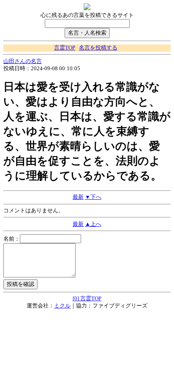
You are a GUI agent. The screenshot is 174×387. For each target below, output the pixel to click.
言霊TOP (64, 48)
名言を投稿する (98, 48)
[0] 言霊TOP (87, 299)
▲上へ (93, 224)
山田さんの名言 (22, 61)
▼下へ (93, 197)
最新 (78, 197)
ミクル (62, 306)
